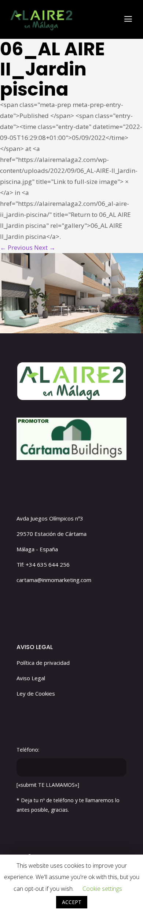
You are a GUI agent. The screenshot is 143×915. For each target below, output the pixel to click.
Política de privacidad (43, 662)
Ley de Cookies (35, 693)
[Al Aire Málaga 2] (40, 18)
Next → (44, 247)
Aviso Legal (30, 678)
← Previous (16, 247)
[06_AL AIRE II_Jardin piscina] (71, 293)
